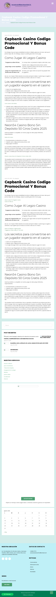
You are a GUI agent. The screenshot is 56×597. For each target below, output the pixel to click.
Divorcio (6, 379)
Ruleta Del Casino (9, 137)
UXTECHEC (32, 592)
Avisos (31, 567)
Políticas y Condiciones (28, 595)
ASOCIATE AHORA (28, 498)
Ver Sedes (7, 584)
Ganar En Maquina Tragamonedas (13, 228)
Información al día (34, 564)
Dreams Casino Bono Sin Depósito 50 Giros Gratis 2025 (18, 156)
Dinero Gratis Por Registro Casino (13, 200)
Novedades (33, 571)
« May (5, 532)
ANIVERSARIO (14, 349)
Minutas (6, 372)
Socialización (7, 376)
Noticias (32, 569)
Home (3, 22)
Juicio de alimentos (8, 365)
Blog (7, 22)
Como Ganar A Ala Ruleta (11, 103)
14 (32, 520)
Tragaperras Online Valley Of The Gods (14, 230)
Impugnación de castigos (10, 370)
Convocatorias (33, 562)
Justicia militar (7, 374)
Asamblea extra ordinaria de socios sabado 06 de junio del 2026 (29, 343)
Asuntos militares (8, 363)
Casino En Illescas (9, 201)
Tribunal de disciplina (9, 368)
